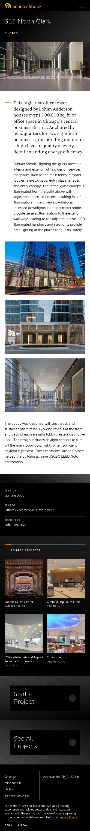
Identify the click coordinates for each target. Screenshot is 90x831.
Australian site (51, 777)
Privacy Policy (68, 817)
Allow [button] (23, 825)
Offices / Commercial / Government (29, 510)
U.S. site (75, 777)
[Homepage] (23, 5)
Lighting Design (15, 495)
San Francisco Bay (17, 795)
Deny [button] (8, 825)
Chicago (10, 777)
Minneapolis (13, 783)
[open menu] (82, 6)
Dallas (9, 789)
